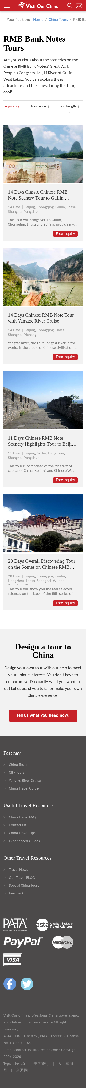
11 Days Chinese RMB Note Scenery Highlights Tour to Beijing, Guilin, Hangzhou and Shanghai (43, 444)
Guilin (60, 207)
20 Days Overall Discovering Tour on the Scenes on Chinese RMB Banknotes (41, 567)
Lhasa (71, 207)
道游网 (22, 1071)
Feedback (16, 893)
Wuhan (58, 581)
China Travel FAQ (22, 817)
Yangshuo (31, 212)
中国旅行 (41, 1064)
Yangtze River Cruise (25, 781)
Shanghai (15, 212)
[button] (43, 5)
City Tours (17, 773)
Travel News (18, 870)
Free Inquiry (65, 234)
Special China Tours (24, 886)
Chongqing (45, 207)
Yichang (30, 335)
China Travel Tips (22, 833)
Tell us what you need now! (43, 715)
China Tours (58, 20)
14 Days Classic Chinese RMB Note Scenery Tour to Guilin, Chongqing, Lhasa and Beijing (38, 198)
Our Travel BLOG (22, 878)
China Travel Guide (24, 788)
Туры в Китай (14, 1064)
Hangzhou (56, 453)
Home (38, 20)
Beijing (29, 207)
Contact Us (17, 825)
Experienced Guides (24, 841)
